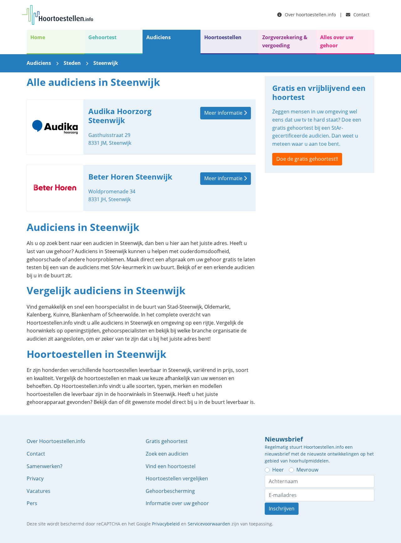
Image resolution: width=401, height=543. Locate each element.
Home (37, 37)
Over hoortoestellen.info (310, 15)
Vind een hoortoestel (170, 466)
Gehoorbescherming (170, 491)
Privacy (35, 478)
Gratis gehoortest (167, 441)
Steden (72, 63)
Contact (360, 15)
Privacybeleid (166, 524)
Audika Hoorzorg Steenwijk (141, 127)
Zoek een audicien (167, 453)
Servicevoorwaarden (209, 524)
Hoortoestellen (223, 37)
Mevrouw (307, 469)
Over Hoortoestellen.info (56, 441)
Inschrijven (281, 508)
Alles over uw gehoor (336, 41)
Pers (32, 503)
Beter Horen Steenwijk (141, 188)
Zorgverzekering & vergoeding (284, 41)
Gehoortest (102, 37)
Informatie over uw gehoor (177, 503)
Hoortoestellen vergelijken (177, 478)
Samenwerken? (44, 466)
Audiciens (158, 37)
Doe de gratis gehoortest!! (307, 158)
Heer (278, 469)
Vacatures (38, 491)
